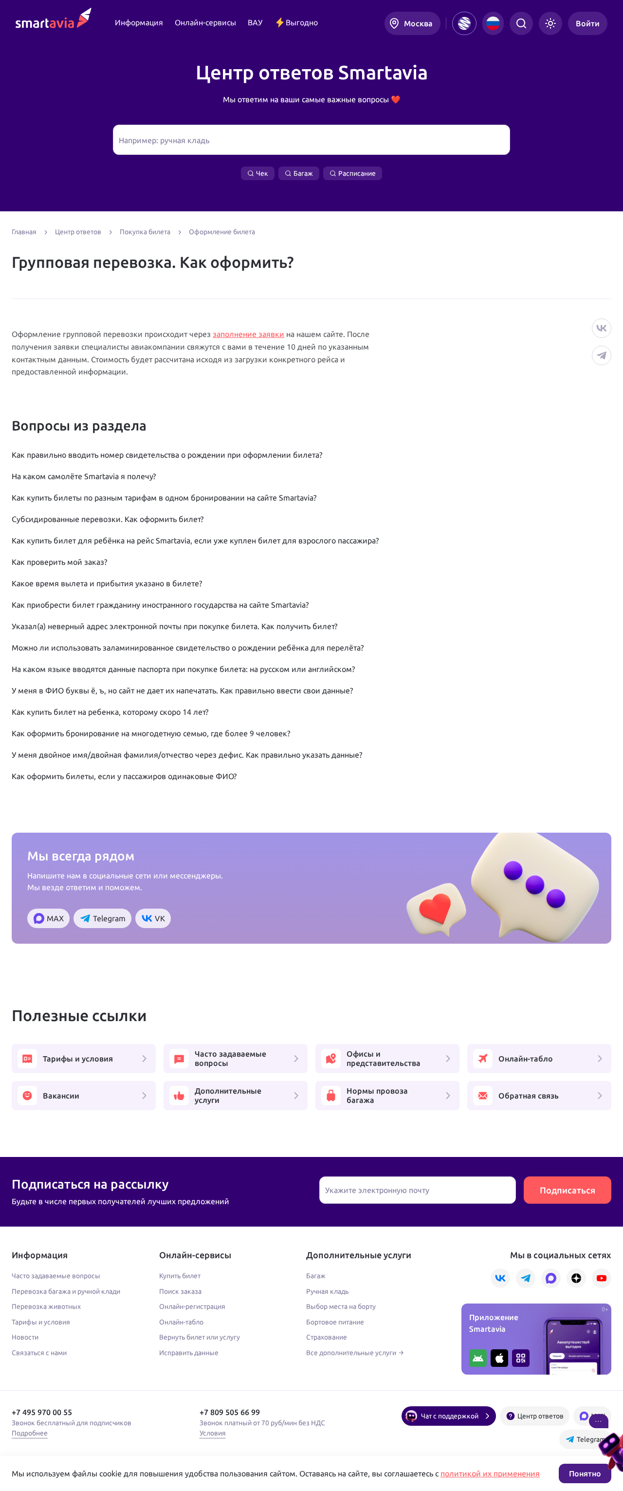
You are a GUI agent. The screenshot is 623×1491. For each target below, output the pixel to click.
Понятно (585, 1473)
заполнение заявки (248, 334)
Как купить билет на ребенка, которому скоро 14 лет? (110, 712)
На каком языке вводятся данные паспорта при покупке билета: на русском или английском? (183, 669)
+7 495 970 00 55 (42, 1412)
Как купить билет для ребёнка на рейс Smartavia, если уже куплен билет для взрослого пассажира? (195, 540)
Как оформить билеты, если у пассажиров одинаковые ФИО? (124, 776)
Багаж (303, 173)
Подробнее (30, 1433)
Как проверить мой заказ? (59, 562)
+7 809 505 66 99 (230, 1412)
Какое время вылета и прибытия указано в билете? (107, 583)
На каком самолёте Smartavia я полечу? (84, 476)
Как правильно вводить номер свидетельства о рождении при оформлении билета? (167, 454)
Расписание (357, 173)
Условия (213, 1433)
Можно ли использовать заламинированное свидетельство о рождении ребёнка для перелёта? (188, 647)
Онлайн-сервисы (205, 22)
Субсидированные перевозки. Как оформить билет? (107, 519)
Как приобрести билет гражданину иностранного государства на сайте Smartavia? (160, 604)
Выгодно (302, 22)
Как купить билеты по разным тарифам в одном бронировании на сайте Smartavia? (164, 497)
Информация (139, 22)
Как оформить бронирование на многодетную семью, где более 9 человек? (151, 733)
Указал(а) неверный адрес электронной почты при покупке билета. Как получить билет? (174, 626)
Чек (262, 173)
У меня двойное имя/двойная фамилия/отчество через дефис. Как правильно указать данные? (187, 754)
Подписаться (567, 1190)
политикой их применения (490, 1473)
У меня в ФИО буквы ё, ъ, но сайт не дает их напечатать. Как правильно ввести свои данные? (182, 690)
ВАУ (255, 22)
